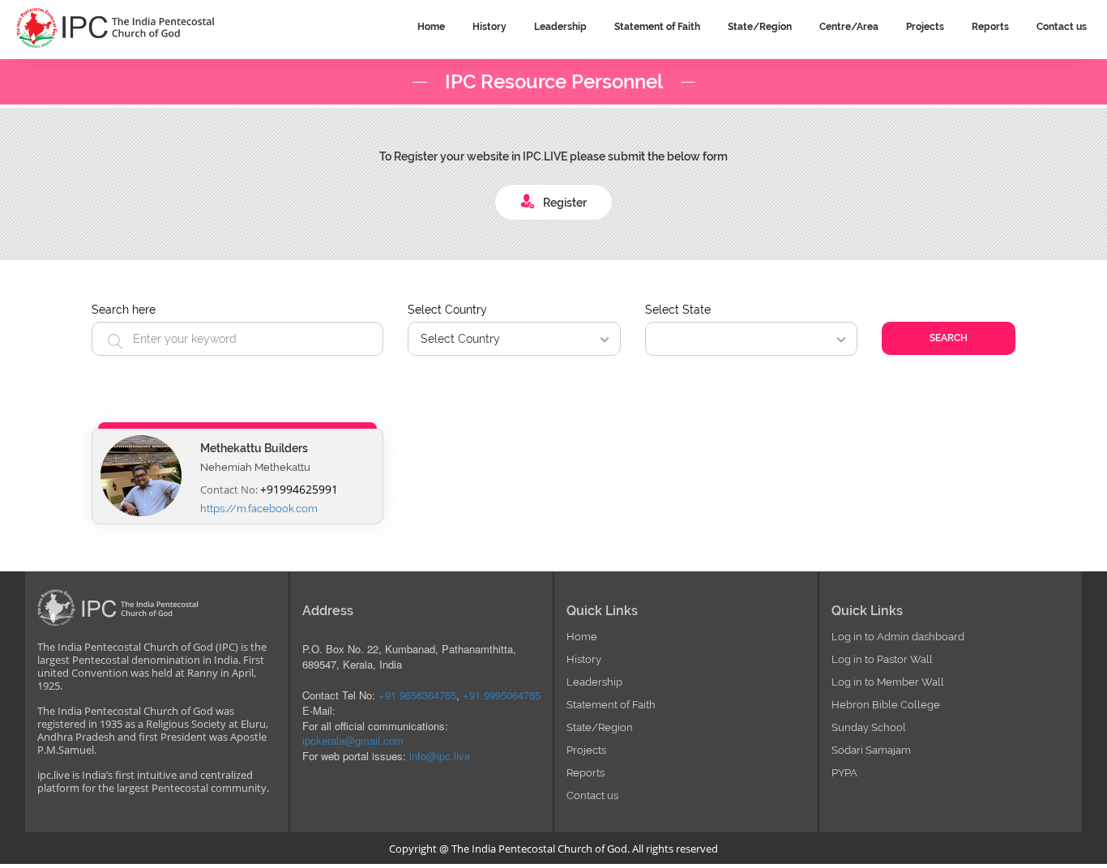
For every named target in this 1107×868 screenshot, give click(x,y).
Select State (678, 309)
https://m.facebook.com (259, 508)
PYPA (844, 773)
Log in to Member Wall (887, 682)
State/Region (599, 727)
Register (565, 202)
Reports (585, 773)
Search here (124, 309)
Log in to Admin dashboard (897, 637)
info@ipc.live (439, 755)
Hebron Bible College (885, 705)
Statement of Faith (611, 705)
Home (581, 637)
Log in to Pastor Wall (882, 659)
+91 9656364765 (417, 695)
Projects (586, 750)
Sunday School (868, 727)
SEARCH (949, 338)
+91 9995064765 (502, 695)
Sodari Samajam (871, 750)
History (583, 659)
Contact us (592, 795)
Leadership (594, 682)
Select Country (447, 309)
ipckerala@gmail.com (353, 740)
